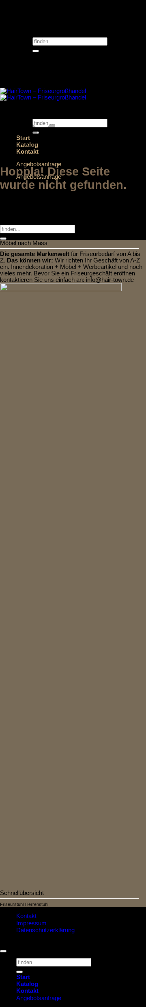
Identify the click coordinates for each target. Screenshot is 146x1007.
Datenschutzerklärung (45, 930)
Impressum (31, 923)
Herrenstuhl (36, 904)
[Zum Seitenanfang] (3, 951)
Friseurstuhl (12, 904)
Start (23, 977)
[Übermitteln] (35, 51)
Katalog (27, 984)
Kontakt (26, 916)
